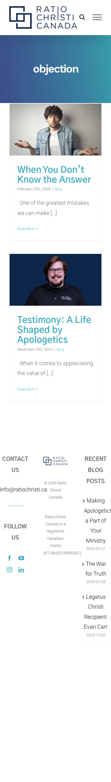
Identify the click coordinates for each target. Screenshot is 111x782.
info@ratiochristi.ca (15, 489)
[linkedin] (21, 570)
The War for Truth (95, 569)
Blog (58, 189)
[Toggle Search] (82, 17)
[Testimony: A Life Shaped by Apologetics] (55, 280)
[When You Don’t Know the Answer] (55, 129)
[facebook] (9, 558)
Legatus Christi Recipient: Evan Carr (96, 612)
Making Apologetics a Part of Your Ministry (96, 520)
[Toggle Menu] (97, 17)
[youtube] (21, 558)
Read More (26, 229)
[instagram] (9, 570)
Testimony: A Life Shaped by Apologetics (54, 330)
